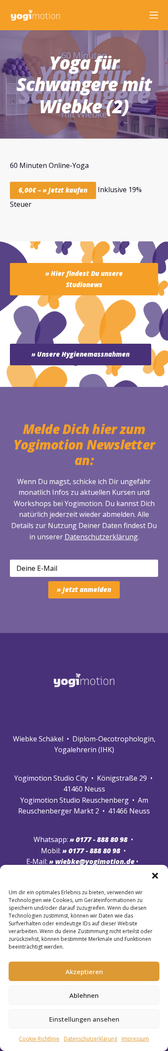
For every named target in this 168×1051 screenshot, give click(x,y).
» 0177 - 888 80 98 (91, 850)
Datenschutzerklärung (101, 536)
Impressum (135, 1038)
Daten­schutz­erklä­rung (90, 1038)
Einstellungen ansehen (84, 1019)
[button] (155, 875)
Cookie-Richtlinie (39, 1038)
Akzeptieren (84, 971)
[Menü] (153, 15)
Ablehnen (84, 995)
